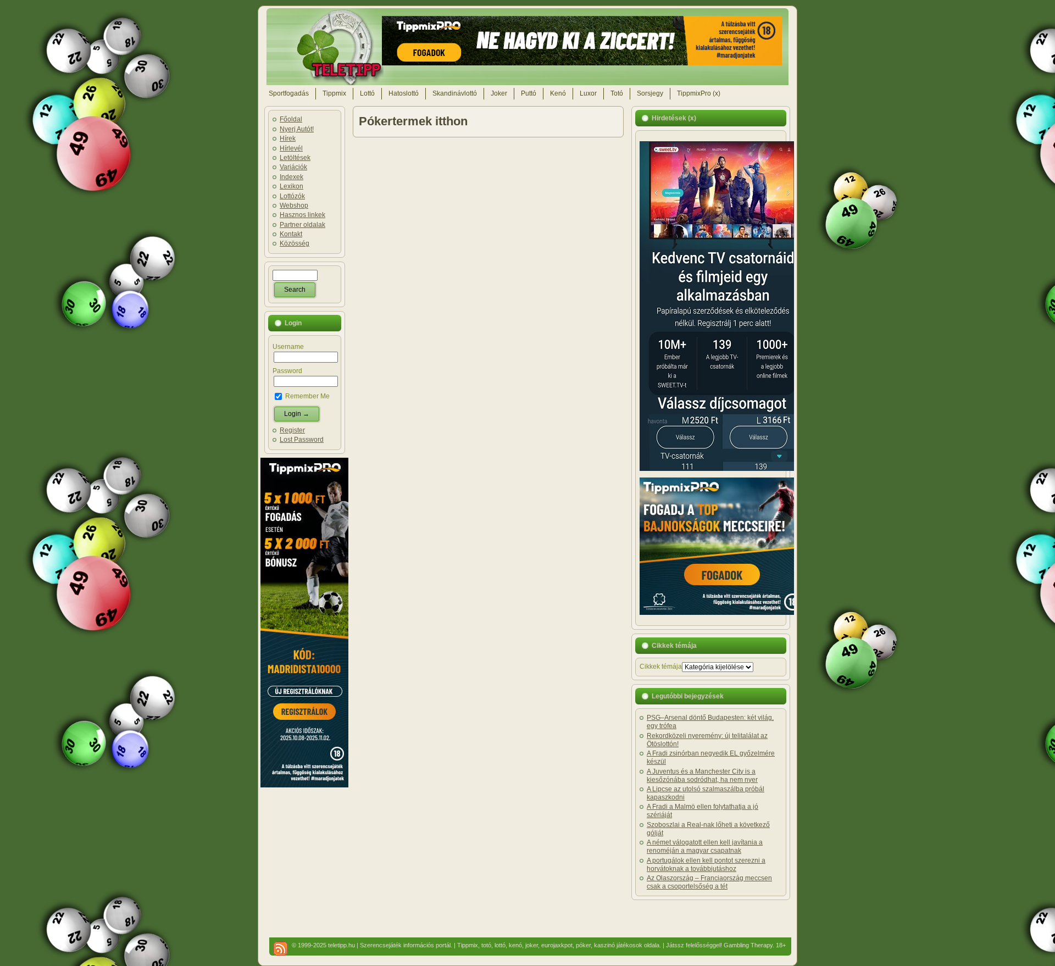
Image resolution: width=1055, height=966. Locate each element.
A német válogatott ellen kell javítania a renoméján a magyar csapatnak (705, 846)
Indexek (291, 177)
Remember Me (307, 396)
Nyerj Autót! (297, 129)
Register (292, 430)
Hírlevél (291, 148)
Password (287, 371)
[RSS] (280, 949)
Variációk (293, 167)
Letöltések (295, 158)
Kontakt (291, 234)
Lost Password (302, 439)
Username (288, 347)
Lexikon (291, 186)
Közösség (294, 243)
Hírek (288, 138)
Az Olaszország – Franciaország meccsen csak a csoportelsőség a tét (709, 882)
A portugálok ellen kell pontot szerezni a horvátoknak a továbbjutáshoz (706, 865)
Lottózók (292, 196)
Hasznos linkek (302, 215)
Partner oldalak (302, 225)
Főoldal (291, 119)
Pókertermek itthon (413, 121)
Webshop (294, 205)
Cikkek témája (661, 666)
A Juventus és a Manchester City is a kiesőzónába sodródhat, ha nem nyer (702, 776)
